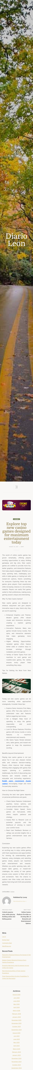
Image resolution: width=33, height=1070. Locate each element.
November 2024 (16, 1061)
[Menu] (16, 487)
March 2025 (16, 1049)
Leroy (22, 546)
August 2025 (16, 1033)
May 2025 (16, 1042)
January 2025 (16, 1055)
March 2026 (16, 1010)
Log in (4, 936)
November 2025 (16, 1023)
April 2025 (16, 1045)
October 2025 (16, 1026)
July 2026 (17, 998)
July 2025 (17, 1036)
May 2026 (16, 1004)
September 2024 (16, 1068)
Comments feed (7, 943)
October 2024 (16, 1065)
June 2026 (16, 1001)
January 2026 (16, 1017)
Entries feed (5, 940)
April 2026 (16, 1007)
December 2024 (16, 1058)
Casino (16, 519)
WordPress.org (6, 946)
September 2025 (16, 1029)
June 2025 (16, 1039)
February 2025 (16, 1052)
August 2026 (16, 994)
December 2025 (16, 1020)
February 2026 (16, 1014)
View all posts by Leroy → (19, 901)
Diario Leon (16, 240)
